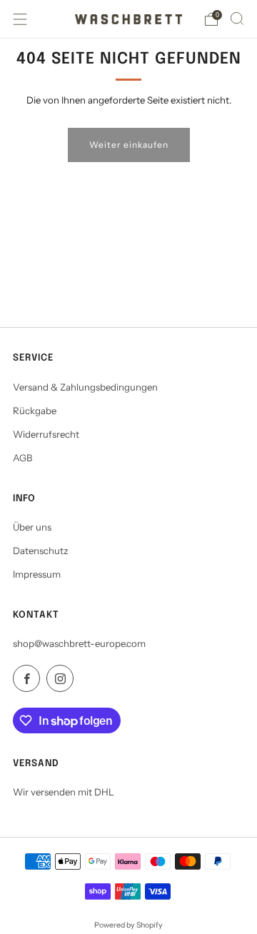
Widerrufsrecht (46, 434)
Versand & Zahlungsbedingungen (85, 387)
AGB (22, 457)
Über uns (32, 527)
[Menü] (20, 19)
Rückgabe (34, 410)
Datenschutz (41, 550)
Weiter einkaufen (128, 144)
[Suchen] (237, 18)
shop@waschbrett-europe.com (79, 643)
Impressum (37, 574)
